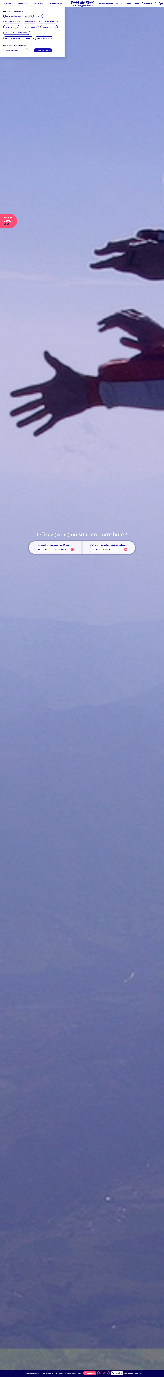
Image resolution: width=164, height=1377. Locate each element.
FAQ (117, 4)
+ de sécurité (126, 4)
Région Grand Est (44, 38)
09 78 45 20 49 (149, 4)
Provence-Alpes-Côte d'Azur (16, 33)
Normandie (29, 22)
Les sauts (22, 4)
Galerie (136, 4)
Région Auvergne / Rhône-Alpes (18, 38)
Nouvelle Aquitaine (47, 22)
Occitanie (9, 27)
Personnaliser (117, 1373)
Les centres (8, 4)
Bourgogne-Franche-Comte (16, 16)
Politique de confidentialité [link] (132, 1373)
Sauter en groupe (55, 4)
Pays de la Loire (49, 27)
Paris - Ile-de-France (28, 27)
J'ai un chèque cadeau (104, 4)
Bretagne (37, 16)
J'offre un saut (37, 4)
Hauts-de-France (12, 22)
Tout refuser (103, 1373)
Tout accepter (90, 1373)
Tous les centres (43, 50)
